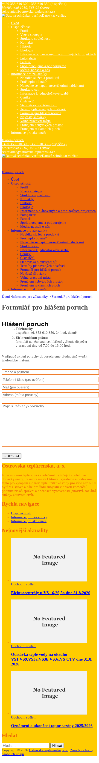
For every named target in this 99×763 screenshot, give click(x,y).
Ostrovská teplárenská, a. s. (48, 750)
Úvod (15, 23)
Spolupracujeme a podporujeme (43, 66)
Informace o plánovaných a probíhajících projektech (58, 54)
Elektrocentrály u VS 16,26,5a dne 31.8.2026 (50, 592)
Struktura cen (29, 89)
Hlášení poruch (13, 140)
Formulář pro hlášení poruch (40, 113)
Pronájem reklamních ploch (40, 129)
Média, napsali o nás (35, 70)
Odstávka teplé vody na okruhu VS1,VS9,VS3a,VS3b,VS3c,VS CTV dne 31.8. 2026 (51, 659)
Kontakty (27, 42)
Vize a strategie (31, 34)
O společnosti (21, 27)
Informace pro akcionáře (29, 132)
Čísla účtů (27, 101)
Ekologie (26, 50)
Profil (24, 31)
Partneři (25, 62)
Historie (26, 46)
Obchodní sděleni (23, 584)
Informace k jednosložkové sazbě (44, 93)
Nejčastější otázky (33, 117)
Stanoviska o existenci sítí (38, 105)
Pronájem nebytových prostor (41, 125)
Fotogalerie (28, 58)
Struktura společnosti (35, 38)
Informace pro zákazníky (29, 74)
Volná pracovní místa (35, 121)
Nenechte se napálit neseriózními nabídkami (52, 85)
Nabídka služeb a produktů (39, 78)
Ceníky (25, 97)
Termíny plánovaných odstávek (43, 109)
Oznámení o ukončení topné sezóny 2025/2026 (52, 725)
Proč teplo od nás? (33, 81)
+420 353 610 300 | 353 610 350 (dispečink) (34, 4)
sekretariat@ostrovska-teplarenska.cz (28, 11)
